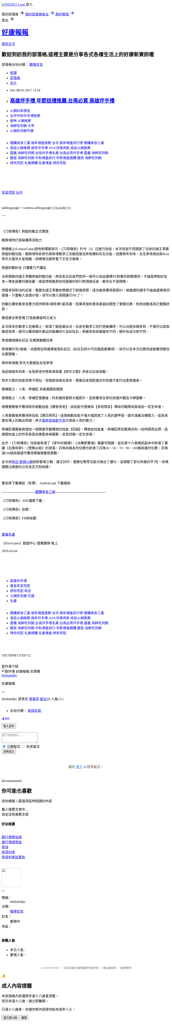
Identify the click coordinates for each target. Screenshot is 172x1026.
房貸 (5, 847)
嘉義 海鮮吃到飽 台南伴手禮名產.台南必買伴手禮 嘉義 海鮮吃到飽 (59, 153)
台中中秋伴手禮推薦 (25, 116)
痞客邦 (34, 699)
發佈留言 (8, 751)
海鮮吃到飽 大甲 (22, 126)
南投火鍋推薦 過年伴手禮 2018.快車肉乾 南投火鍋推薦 (50, 148)
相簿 (13, 73)
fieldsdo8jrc (9, 675)
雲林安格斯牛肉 (53, 420)
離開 (24, 1017)
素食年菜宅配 (20, 586)
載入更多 (8, 726)
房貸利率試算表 (13, 857)
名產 (13, 601)
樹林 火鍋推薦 (20, 121)
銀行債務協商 (12, 837)
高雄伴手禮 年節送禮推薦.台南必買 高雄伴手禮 (62, 100)
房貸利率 (8, 852)
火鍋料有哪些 (20, 111)
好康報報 (15, 32)
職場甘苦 (36, 64)
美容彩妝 (34, 710)
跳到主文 (8, 44)
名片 (13, 83)
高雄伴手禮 (18, 581)
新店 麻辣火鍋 (22, 462)
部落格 (15, 78)
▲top (5, 718)
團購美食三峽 (45, 492)
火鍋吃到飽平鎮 (22, 131)
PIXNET (54, 967)
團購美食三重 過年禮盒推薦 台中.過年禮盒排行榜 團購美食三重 (57, 143)
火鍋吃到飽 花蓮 (22, 596)
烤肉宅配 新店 (20, 591)
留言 (43, 699)
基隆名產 (8, 534)
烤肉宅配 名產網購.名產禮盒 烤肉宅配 (38, 163)
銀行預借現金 (12, 842)
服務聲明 (125, 967)
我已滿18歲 (10, 1017)
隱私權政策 (109, 967)
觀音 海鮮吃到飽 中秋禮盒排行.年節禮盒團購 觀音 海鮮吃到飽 (56, 158)
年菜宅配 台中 (12, 192)
